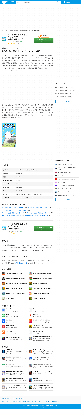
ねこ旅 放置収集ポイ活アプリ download (13, 207)
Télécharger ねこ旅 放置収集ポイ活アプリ (37, 215)
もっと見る (67, 101)
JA (75, 2)
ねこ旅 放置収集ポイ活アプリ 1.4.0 (65, 90)
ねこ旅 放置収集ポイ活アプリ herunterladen (14, 210)
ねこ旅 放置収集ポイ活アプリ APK (17, 36)
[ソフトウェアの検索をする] (57, 2)
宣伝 (12, 398)
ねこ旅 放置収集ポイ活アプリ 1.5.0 (65, 87)
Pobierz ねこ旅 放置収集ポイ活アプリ (39, 207)
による (13, 41)
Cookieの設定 (55, 401)
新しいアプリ (39, 401)
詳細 (3, 398)
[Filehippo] (8, 2)
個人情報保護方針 (28, 401)
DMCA (47, 401)
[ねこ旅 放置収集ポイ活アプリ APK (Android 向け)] (4, 39)
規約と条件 (5, 401)
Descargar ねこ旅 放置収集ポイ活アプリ (38, 213)
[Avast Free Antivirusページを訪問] (43, 36)
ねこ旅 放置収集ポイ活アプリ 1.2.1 (65, 93)
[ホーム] (2, 30)
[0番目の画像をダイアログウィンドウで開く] (9, 135)
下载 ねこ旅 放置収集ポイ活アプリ (12, 215)
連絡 (8, 398)
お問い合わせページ (21, 263)
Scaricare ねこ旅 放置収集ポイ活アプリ (13, 213)
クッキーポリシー (15, 401)
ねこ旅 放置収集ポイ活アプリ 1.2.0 (65, 97)
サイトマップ (20, 398)
